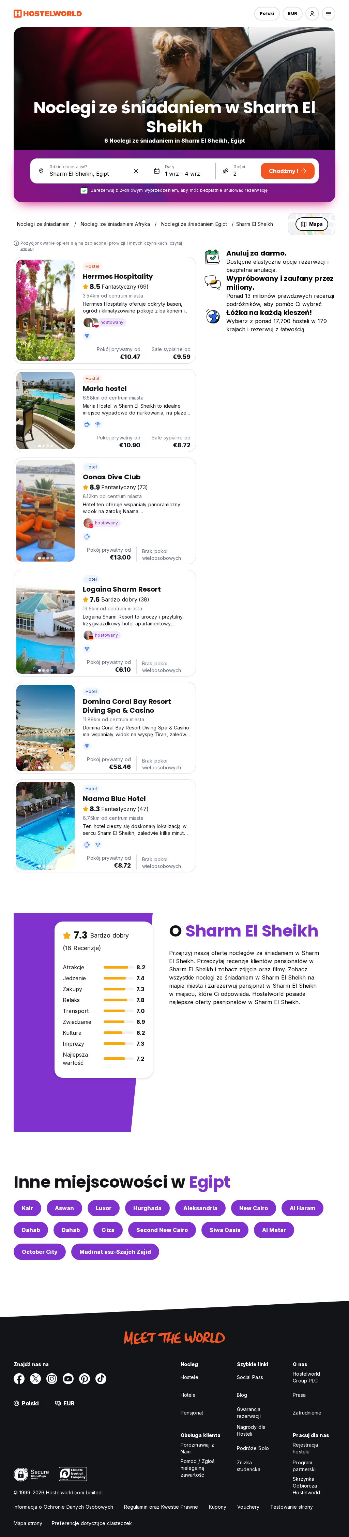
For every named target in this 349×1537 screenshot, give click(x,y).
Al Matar (274, 1230)
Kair (27, 1208)
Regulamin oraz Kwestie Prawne (161, 1507)
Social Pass (250, 1377)
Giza (108, 1230)
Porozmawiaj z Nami (197, 1448)
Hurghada (147, 1208)
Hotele (188, 1395)
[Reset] (136, 171)
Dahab (31, 1230)
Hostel (92, 266)
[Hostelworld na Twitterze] (35, 1378)
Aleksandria (200, 1208)
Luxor (103, 1208)
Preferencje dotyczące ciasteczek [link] (92, 1523)
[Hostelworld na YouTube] (68, 1378)
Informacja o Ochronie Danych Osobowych (63, 1507)
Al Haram (302, 1208)
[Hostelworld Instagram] (51, 1378)
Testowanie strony (291, 1507)
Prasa (299, 1395)
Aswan (64, 1208)
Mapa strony (28, 1523)
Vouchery (248, 1507)
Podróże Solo (253, 1448)
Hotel (91, 466)
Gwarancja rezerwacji (249, 1412)
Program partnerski (304, 1466)
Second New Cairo (162, 1230)
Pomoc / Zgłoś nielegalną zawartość (197, 1468)
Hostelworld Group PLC (306, 1377)
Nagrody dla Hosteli (251, 1430)
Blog (242, 1395)
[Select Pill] (312, 13)
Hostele (189, 1377)
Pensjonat (192, 1413)
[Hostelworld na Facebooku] (19, 1378)
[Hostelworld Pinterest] (84, 1378)
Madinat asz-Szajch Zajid (115, 1251)
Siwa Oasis (225, 1230)
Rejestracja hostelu (305, 1448)
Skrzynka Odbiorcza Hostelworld (306, 1485)
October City (40, 1251)
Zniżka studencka (249, 1466)
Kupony (218, 1507)
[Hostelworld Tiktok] (100, 1378)
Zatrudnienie (307, 1413)
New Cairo (253, 1208)
